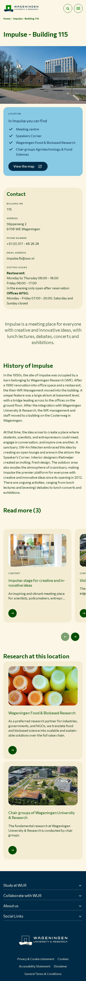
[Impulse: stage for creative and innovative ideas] (12, 613)
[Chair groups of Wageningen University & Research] (12, 850)
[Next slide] (75, 637)
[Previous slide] (65, 637)
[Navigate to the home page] (21, 8)
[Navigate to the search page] (67, 8)
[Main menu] (78, 8)
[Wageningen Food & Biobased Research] (12, 750)
